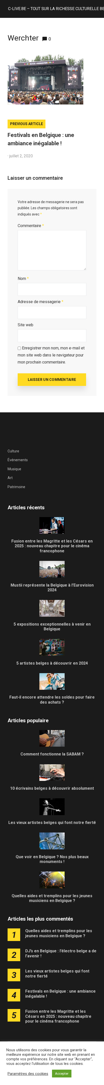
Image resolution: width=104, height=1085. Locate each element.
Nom (23, 278)
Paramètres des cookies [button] (28, 1073)
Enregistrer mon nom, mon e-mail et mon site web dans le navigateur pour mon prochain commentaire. (51, 355)
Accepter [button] (61, 1073)
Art (10, 478)
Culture (13, 451)
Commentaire (31, 225)
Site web (25, 324)
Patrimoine (16, 487)
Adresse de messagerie (40, 301)
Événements (18, 460)
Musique (14, 469)
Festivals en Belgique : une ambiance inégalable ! (41, 139)
